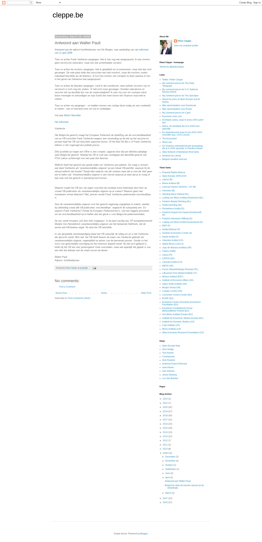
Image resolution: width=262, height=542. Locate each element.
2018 (165, 415)
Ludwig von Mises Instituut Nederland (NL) (182, 197)
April (167, 477)
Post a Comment (67, 287)
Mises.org (167, 142)
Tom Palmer (168, 353)
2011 (165, 445)
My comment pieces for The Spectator (180, 95)
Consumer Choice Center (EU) (177, 295)
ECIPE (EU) (168, 298)
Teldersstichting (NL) (172, 205)
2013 (165, 436)
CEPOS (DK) (168, 258)
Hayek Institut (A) (170, 236)
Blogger (144, 533)
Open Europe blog (171, 345)
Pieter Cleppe (184, 41)
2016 (165, 424)
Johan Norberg (169, 375)
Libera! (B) (167, 179)
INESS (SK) (167, 265)
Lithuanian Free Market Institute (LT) (179, 273)
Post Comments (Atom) (79, 298)
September (170, 469)
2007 (165, 498)
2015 (165, 428)
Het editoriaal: (62, 122)
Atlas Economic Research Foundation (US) (183, 332)
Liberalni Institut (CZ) (172, 262)
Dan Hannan (168, 371)
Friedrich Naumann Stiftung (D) (177, 218)
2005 (165, 502)
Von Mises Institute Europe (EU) (177, 314)
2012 (165, 440)
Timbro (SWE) (169, 251)
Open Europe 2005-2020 (174, 176)
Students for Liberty (171, 155)
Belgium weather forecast (174, 159)
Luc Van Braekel (170, 378)
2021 (165, 403)
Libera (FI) (167, 255)
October (169, 465)
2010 (165, 449)
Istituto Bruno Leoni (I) (172, 244)
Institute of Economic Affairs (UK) (178, 280)
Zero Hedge (168, 349)
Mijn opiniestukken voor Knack (177, 109)
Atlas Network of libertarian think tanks (180, 152)
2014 (165, 432)
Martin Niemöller (72, 115)
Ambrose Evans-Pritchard (174, 363)
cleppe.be (68, 15)
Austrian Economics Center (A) (177, 233)
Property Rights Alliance (173, 172)
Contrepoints (168, 356)
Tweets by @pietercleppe (172, 67)
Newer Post (61, 293)
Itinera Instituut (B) (171, 183)
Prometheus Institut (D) (173, 208)
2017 (165, 419)
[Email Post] (94, 268)
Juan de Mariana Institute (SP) (176, 247)
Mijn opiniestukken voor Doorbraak (179, 105)
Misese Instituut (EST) (172, 276)
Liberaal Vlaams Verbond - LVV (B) (179, 187)
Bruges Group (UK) (171, 287)
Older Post (146, 293)
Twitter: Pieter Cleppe (172, 79)
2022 (165, 399)
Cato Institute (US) (171, 325)
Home (104, 293)
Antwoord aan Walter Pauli (178, 481)
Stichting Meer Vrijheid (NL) (175, 194)
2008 (165, 453)
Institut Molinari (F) (171, 229)
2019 (165, 411)
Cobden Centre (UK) (172, 291)
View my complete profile (186, 45)
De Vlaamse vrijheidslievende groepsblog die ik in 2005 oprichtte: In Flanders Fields (182, 147)
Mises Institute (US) (171, 329)
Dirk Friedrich (168, 360)
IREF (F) (166, 225)
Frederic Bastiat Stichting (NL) (176, 201)
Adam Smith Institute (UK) (174, 284)
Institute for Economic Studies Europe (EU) (182, 318)
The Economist (169, 138)
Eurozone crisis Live (172, 116)
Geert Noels (168, 367)
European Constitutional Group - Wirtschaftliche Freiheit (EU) (178, 309)
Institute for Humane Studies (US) (178, 321)
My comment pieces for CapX (176, 112)
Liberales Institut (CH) (172, 240)
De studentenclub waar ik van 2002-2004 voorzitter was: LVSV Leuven (182, 133)
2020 (165, 407)
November (170, 461)
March (168, 493)
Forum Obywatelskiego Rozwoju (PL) (180, 269)
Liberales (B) (168, 190)
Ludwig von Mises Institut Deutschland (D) (182, 222)
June (168, 473)
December (170, 456)
